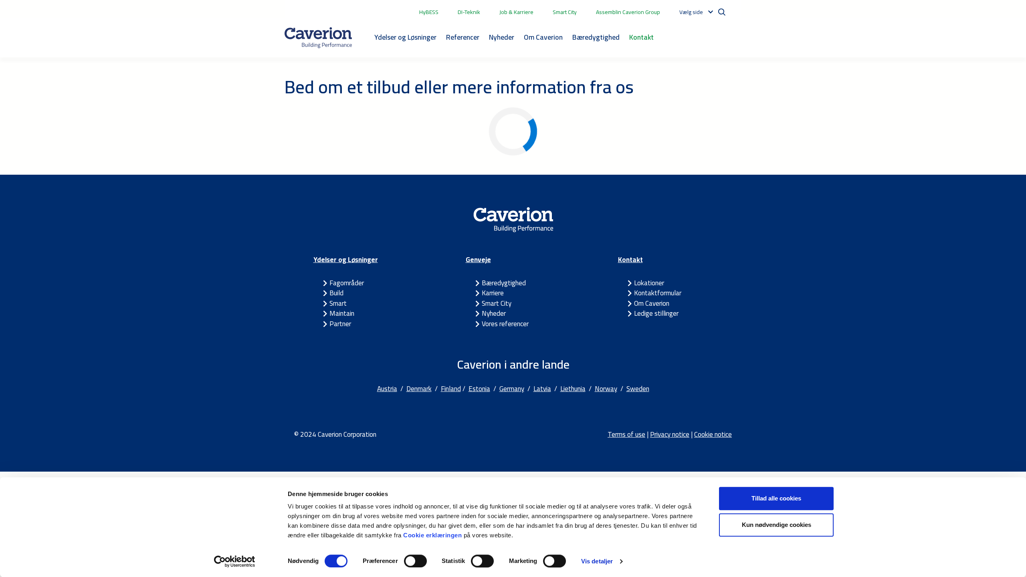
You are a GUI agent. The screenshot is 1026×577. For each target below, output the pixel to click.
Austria (387, 388)
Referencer (462, 37)
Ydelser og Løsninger (405, 37)
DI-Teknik (469, 12)
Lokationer (649, 282)
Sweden (637, 388)
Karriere (493, 292)
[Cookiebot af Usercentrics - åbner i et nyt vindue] (235, 561)
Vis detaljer (597, 561)
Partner (340, 323)
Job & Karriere (516, 12)
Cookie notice (713, 434)
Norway (606, 388)
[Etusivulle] (318, 37)
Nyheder (501, 37)
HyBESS (428, 12)
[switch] (415, 561)
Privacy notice (669, 434)
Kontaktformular (657, 292)
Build (336, 292)
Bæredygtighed (596, 37)
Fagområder (346, 282)
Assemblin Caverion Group (628, 12)
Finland (451, 388)
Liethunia (573, 388)
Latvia (542, 388)
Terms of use (626, 434)
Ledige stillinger (656, 313)
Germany (511, 388)
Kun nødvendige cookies (776, 524)
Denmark (419, 388)
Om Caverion (543, 37)
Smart (338, 303)
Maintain (341, 313)
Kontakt (641, 37)
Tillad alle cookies (776, 498)
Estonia (479, 388)
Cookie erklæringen (433, 535)
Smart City (565, 12)
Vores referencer (505, 323)
